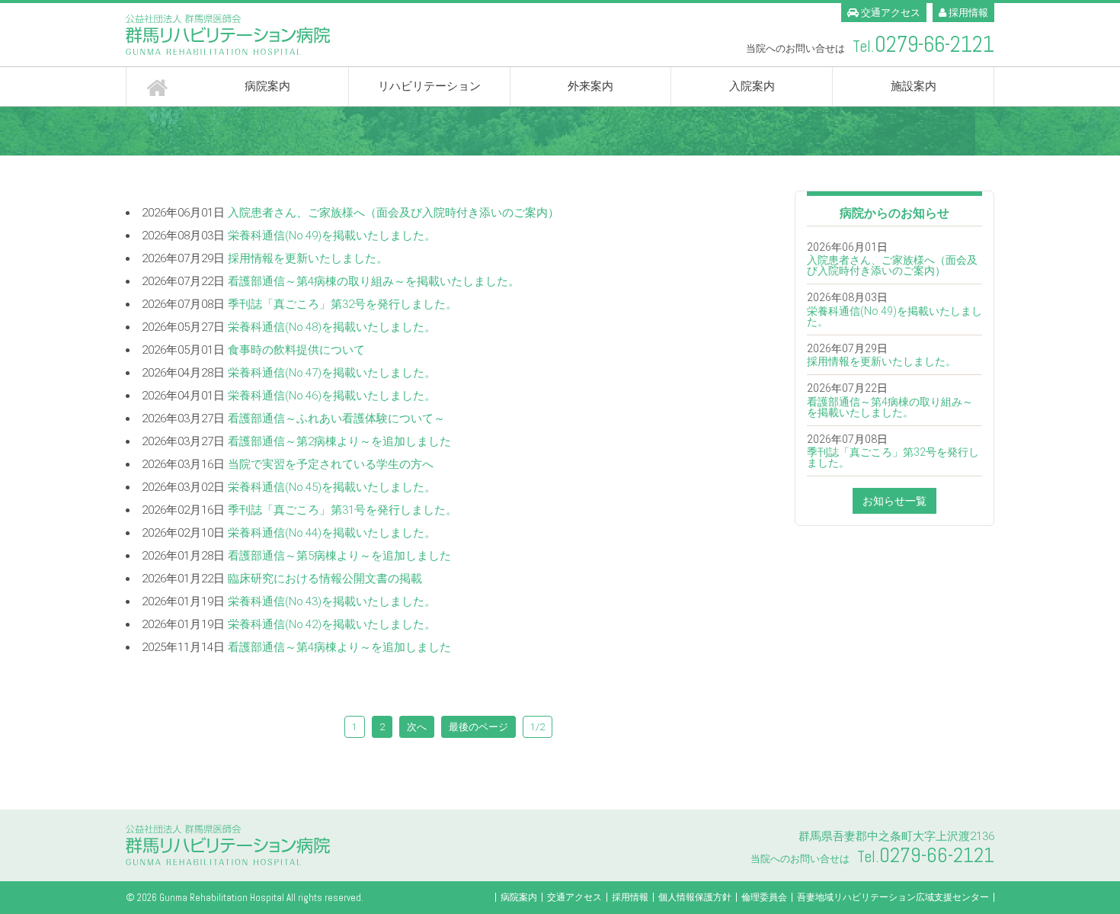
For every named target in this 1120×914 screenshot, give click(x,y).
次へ (417, 727)
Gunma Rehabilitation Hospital (221, 897)
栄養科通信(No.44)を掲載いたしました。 (332, 533)
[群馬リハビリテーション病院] (337, 34)
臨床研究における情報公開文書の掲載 (325, 578)
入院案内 (752, 86)
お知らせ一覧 (894, 501)
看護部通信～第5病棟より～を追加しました (339, 556)
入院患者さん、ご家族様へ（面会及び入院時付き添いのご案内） (393, 213)
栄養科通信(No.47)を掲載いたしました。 (332, 373)
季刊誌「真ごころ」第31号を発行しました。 (342, 510)
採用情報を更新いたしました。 (308, 258)
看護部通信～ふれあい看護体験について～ (336, 418)
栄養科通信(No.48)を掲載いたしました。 (332, 327)
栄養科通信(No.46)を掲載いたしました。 (332, 395)
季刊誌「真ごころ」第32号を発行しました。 (342, 304)
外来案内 (590, 86)
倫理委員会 (764, 897)
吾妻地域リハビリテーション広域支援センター (893, 897)
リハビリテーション (429, 86)
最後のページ (478, 727)
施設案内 (913, 86)
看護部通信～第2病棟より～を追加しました (339, 441)
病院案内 (267, 86)
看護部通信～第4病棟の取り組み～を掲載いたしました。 (374, 281)
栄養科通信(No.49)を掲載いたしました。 (332, 235)
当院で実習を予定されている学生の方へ (331, 464)
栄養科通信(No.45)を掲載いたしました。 (332, 487)
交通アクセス (889, 12)
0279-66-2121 (934, 44)
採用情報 (967, 12)
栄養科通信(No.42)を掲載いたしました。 (332, 624)
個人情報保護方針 (694, 897)
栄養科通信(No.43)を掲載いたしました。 (332, 601)
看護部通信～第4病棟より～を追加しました (339, 647)
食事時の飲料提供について (296, 350)
